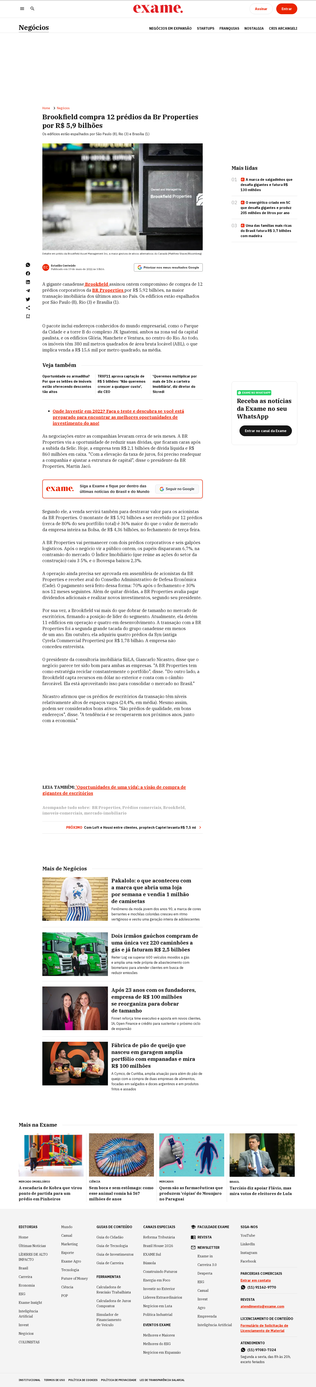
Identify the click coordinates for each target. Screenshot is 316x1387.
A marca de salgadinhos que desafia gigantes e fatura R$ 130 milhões (267, 184)
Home (46, 108)
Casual (66, 1235)
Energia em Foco (156, 1280)
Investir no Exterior (159, 1289)
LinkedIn (248, 1244)
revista (205, 1237)
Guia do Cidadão (110, 1237)
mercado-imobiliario (105, 813)
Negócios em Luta (157, 1306)
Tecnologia (70, 1270)
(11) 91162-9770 (261, 1287)
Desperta (205, 1273)
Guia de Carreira (110, 1263)
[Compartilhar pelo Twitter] (28, 299)
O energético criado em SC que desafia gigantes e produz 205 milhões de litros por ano (266, 207)
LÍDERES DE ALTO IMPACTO (33, 1257)
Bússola (149, 1263)
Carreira (25, 1277)
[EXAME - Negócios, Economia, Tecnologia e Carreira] (158, 8)
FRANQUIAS (229, 28)
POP (64, 1295)
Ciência (67, 1287)
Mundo (66, 1227)
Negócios (34, 27)
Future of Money (74, 1278)
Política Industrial (157, 1314)
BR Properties (106, 807)
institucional (29, 1380)
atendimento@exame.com (262, 1306)
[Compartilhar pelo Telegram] (28, 290)
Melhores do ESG (157, 1344)
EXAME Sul (152, 1254)
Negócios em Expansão (162, 1352)
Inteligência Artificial (28, 1313)
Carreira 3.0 (207, 1265)
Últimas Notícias (32, 1246)
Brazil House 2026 (158, 1246)
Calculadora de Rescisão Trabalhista (114, 1289)
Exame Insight (30, 1302)
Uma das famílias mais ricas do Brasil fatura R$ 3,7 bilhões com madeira (266, 230)
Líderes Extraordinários (162, 1297)
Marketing (69, 1244)
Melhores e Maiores (159, 1335)
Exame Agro (71, 1261)
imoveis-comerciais (62, 813)
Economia (27, 1285)
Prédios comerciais (141, 807)
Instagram (249, 1252)
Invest (24, 1325)
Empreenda (207, 1316)
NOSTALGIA (254, 28)
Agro (201, 1308)
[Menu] (22, 9)
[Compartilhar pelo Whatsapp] (28, 264)
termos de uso (54, 1380)
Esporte (67, 1252)
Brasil (23, 1268)
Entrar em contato (256, 1280)
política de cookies (83, 1380)
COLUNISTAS (29, 1342)
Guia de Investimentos (115, 1254)
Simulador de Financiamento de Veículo (109, 1319)
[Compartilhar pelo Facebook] (28, 273)
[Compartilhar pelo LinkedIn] (28, 282)
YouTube (248, 1235)
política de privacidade (118, 1380)
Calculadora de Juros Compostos (114, 1303)
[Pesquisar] (32, 9)
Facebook (248, 1261)
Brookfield (174, 807)
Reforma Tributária (159, 1237)
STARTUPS (205, 28)
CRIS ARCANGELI (283, 28)
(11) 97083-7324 (261, 1350)
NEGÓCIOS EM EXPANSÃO (170, 28)
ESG (22, 1294)
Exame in (205, 1256)
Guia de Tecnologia (112, 1246)
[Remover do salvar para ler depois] (28, 316)
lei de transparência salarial (162, 1380)
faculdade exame (213, 1227)
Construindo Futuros (160, 1271)
